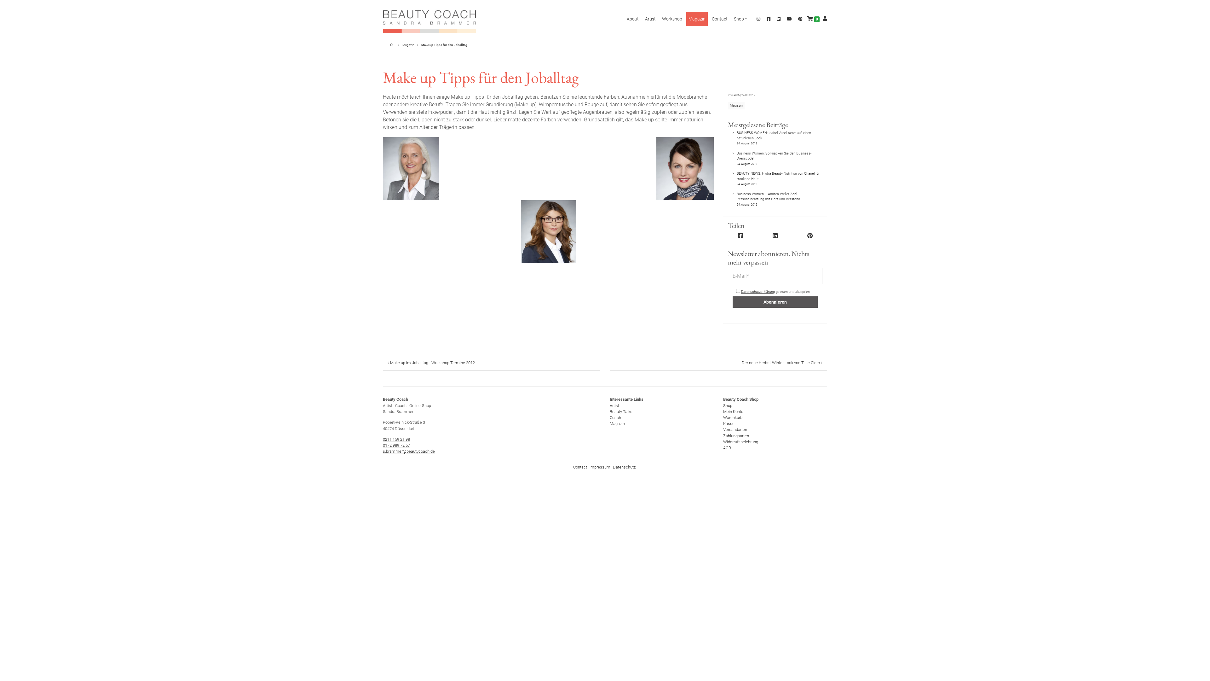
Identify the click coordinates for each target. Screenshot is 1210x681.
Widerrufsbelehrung (740, 441)
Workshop (672, 18)
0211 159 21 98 (396, 439)
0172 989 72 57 (396, 445)
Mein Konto (733, 411)
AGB (727, 447)
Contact (580, 467)
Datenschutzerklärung (758, 292)
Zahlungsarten (736, 436)
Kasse (729, 423)
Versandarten (735, 429)
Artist (614, 405)
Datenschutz (624, 467)
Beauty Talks (621, 411)
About (633, 18)
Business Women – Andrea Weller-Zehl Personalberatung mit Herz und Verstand (768, 199)
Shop (727, 405)
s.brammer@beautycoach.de (409, 451)
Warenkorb (732, 417)
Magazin (408, 45)
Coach (615, 417)
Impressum (600, 467)
